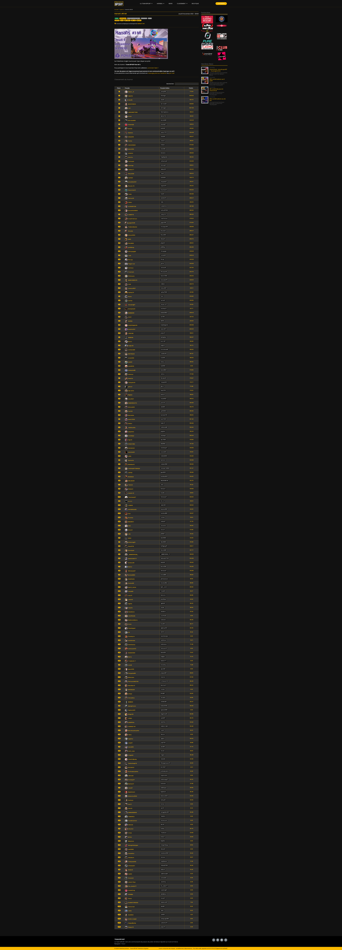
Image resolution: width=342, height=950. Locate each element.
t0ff (129, 108)
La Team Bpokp (145, 3)
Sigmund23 (131, 710)
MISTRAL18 (131, 354)
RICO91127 (131, 767)
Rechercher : (170, 84)
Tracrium (131, 272)
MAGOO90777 (132, 558)
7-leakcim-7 (132, 661)
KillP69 (130, 321)
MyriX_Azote (132, 587)
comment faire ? (152, 68)
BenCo (130, 567)
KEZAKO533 (131, 653)
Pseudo (127, 88)
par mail (171, 73)
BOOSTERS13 (132, 104)
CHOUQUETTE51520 (134, 468)
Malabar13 (131, 464)
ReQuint (130, 489)
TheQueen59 (132, 861)
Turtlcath (131, 161)
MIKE (129, 239)
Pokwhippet (131, 628)
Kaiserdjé (131, 124)
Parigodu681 (132, 673)
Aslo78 (130, 808)
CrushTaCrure (132, 219)
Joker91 (130, 599)
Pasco (130, 898)
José (129, 255)
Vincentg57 (131, 305)
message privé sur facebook (157, 73)
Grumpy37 (131, 780)
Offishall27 (131, 866)
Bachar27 (131, 784)
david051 (131, 747)
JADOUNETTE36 (133, 112)
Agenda (160, 3)
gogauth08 (131, 223)
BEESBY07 (131, 522)
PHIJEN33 (131, 243)
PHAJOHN (131, 173)
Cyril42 (130, 411)
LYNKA (130, 718)
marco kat (131, 906)
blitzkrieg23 (131, 542)
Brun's (130, 341)
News (171, 3)
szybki (130, 874)
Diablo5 (130, 870)
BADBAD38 (131, 313)
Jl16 (129, 534)
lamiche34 (131, 452)
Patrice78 (131, 198)
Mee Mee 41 (131, 685)
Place (119, 88)
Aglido (130, 603)
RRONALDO (131, 689)
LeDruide (130, 775)
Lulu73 (130, 595)
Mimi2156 (131, 149)
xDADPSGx (131, 722)
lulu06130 (131, 366)
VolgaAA (130, 755)
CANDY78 (131, 214)
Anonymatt (131, 309)
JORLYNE (130, 333)
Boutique (195, 3)
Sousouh (131, 878)
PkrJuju (130, 259)
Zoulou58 (131, 583)
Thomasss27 (132, 497)
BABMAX (130, 702)
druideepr (131, 436)
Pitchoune (131, 276)
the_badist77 (132, 886)
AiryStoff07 (131, 329)
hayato (130, 608)
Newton (130, 133)
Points (191, 88)
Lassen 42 (131, 493)
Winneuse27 (132, 571)
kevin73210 (131, 419)
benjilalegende (132, 325)
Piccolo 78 (131, 186)
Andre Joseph (132, 919)
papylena (131, 431)
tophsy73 (131, 292)
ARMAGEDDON (132, 812)
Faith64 (130, 178)
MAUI (129, 538)
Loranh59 (131, 358)
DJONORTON (132, 206)
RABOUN (130, 337)
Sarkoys (130, 800)
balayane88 (131, 370)
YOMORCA (131, 816)
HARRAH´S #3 (141, 23)
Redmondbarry (133, 620)
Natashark (131, 448)
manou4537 (132, 288)
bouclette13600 (133, 210)
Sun (129, 513)
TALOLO (130, 485)
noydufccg (131, 890)
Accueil (116, 9)
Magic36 (130, 714)
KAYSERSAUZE (132, 509)
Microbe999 (132, 120)
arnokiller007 (132, 182)
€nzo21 (130, 530)
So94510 (130, 915)
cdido (130, 911)
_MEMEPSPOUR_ (133, 554)
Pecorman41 (132, 190)
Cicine (130, 141)
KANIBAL (130, 894)
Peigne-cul (131, 264)
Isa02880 (131, 849)
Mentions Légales (143, 948)
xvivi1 (129, 317)
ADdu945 (131, 137)
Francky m (131, 636)
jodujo (130, 694)
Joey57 (130, 743)
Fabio (130, 734)
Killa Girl (130, 829)
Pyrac (130, 296)
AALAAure (131, 857)
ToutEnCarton (132, 820)
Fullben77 (131, 169)
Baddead (131, 476)
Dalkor (130, 423)
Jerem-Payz (132, 882)
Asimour (130, 374)
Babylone (131, 841)
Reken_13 (131, 92)
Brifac (130, 837)
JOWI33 (130, 505)
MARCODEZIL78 (132, 280)
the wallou (131, 698)
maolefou (131, 853)
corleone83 (131, 350)
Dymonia (131, 460)
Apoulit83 (131, 669)
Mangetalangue (133, 845)
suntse (130, 300)
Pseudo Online (164, 88)
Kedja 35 (130, 345)
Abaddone (131, 612)
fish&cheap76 (132, 763)
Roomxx (130, 517)
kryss (129, 624)
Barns (130, 657)
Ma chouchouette (133, 730)
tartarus (130, 268)
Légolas (130, 96)
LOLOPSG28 (131, 616)
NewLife (130, 378)
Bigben (130, 395)
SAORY (130, 362)
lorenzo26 (131, 562)
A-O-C (130, 501)
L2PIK (129, 456)
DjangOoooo (132, 706)
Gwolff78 (131, 546)
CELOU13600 (132, 145)
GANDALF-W (131, 726)
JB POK (130, 472)
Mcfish (130, 128)
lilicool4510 (131, 235)
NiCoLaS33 (131, 407)
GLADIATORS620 (133, 902)
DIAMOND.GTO (132, 403)
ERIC (129, 526)
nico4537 (131, 399)
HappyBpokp (132, 923)
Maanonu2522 (132, 796)
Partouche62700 (133, 681)
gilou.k (130, 386)
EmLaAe (130, 231)
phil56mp (131, 247)
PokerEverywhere (124, 948)
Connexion (221, 3)
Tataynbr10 (131, 382)
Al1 (129, 632)
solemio (130, 153)
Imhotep (130, 165)
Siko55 (130, 100)
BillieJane (131, 677)
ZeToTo (130, 157)
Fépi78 (130, 440)
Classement (181, 3)
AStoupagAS (132, 251)
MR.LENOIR (131, 481)
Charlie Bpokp (132, 759)
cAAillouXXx (131, 427)
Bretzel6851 (131, 575)
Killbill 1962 (131, 444)
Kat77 (130, 804)
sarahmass (131, 640)
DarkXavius (131, 644)
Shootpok (131, 550)
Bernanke (131, 415)
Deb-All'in (131, 391)
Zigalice (130, 739)
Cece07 (130, 788)
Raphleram (131, 792)
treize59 (130, 591)
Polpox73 (131, 927)
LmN (129, 284)
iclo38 (130, 665)
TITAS (130, 833)
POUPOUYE (131, 579)
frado (130, 194)
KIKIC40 (130, 825)
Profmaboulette (133, 771)
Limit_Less (131, 751)
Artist (130, 116)
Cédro (130, 202)
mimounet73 (132, 648)
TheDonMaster (132, 227)
